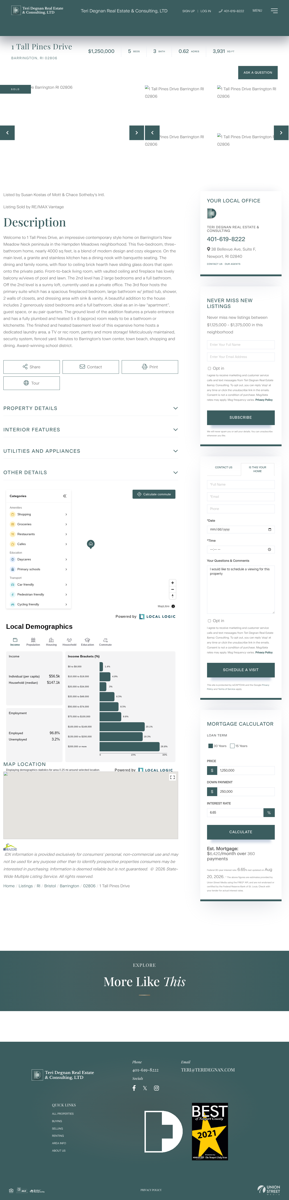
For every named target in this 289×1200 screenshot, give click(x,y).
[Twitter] (145, 1088)
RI (38, 885)
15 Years (241, 746)
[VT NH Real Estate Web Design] (269, 1190)
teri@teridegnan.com (208, 1070)
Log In (205, 11)
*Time (211, 541)
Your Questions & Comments (228, 561)
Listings (26, 885)
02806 (89, 885)
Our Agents (232, 264)
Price (211, 761)
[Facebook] (134, 1088)
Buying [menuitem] (57, 1121)
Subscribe (241, 417)
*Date (211, 521)
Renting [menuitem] (58, 1135)
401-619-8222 (233, 11)
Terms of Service (226, 689)
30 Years (220, 746)
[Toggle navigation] (265, 11)
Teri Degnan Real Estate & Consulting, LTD (124, 11)
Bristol (50, 885)
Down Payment (220, 782)
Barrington (69, 885)
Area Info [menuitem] (59, 1143)
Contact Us (215, 264)
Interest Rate (219, 803)
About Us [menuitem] (58, 1150)
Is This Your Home (257, 469)
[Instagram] (156, 1088)
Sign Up (188, 11)
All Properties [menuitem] (63, 1113)
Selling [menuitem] (57, 1128)
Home (9, 885)
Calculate (240, 832)
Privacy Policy (264, 399)
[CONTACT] (258, 72)
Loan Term (217, 735)
